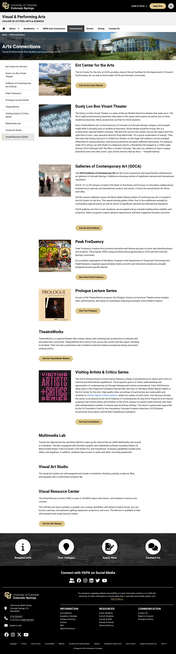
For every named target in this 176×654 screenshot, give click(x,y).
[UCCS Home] (21, 6)
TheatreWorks (12, 106)
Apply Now (157, 6)
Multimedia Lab (13, 123)
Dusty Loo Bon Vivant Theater (16, 75)
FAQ (62, 625)
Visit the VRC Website (51, 523)
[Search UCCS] (171, 6)
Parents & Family (106, 622)
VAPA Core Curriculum (54, 28)
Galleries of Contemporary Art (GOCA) (18, 85)
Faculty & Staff (105, 619)
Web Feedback (117, 599)
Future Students (106, 613)
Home (4, 35)
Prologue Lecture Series (17, 100)
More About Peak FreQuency (91, 277)
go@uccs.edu (16, 625)
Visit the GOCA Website (89, 228)
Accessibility (49, 644)
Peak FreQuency (13, 93)
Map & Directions (67, 628)
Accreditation (66, 613)
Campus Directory (68, 619)
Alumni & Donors (106, 625)
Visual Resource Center (17, 137)
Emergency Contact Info (112, 644)
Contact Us (114, 28)
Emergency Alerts (145, 619)
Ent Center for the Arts (16, 66)
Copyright (13, 644)
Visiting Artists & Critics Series (17, 115)
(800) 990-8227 (27, 620)
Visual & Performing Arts (23, 16)
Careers (63, 622)
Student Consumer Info (148, 644)
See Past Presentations (89, 422)
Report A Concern (145, 616)
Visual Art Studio (14, 130)
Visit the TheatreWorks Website (56, 358)
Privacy (23, 644)
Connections (75, 28)
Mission (61, 644)
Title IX (163, 644)
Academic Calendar (68, 616)
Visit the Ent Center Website (91, 85)
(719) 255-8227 (16, 616)
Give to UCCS (130, 644)
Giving (101, 28)
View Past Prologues (88, 311)
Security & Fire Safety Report (79, 644)
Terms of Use (36, 644)
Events (90, 28)
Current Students (106, 616)
